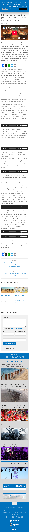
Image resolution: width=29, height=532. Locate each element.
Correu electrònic (20, 331)
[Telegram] (13, 357)
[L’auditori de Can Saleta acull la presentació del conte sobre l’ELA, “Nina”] (21, 290)
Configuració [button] (13, 9)
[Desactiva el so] (21, 125)
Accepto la (14, 328)
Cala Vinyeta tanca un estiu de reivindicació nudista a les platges (12, 366)
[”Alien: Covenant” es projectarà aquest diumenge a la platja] (14, 434)
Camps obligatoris (8, 348)
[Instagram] (10, 357)
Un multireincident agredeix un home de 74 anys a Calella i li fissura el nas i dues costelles (13, 386)
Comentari (6, 317)
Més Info (5, 9)
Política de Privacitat (9, 511)
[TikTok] (16, 356)
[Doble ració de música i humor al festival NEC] (14, 473)
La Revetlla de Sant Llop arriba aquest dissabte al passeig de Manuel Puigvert (14, 406)
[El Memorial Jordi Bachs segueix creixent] (7, 290)
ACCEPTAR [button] (23, 9)
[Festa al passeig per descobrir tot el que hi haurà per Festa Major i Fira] (14, 453)
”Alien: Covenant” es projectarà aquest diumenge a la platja (13, 426)
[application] (14, 125)
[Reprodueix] (3, 125)
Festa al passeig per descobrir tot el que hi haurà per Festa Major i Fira (14, 445)
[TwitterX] (19, 356)
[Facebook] (6, 357)
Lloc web (5, 337)
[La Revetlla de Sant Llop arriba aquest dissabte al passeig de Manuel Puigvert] (14, 415)
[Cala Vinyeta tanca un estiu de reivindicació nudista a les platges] (14, 374)
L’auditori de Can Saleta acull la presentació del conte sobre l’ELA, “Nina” (19, 298)
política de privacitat (17, 328)
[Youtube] (23, 357)
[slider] (24, 125)
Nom (5, 331)
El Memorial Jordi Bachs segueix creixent (5, 296)
